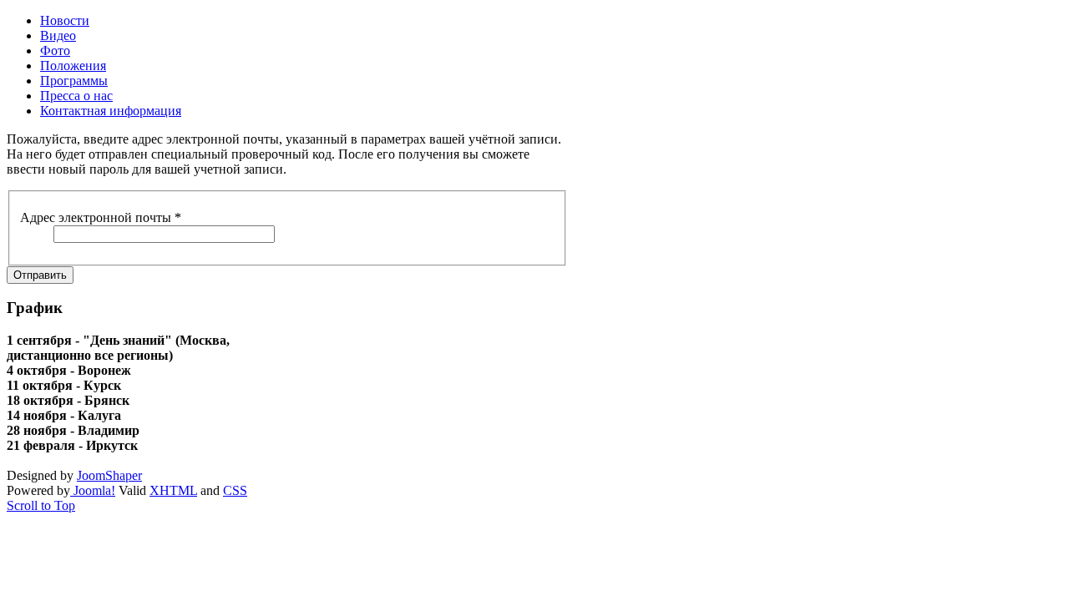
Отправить (40, 275)
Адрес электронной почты (100, 217)
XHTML (173, 490)
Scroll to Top (41, 505)
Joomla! (92, 490)
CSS (235, 490)
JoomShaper (109, 475)
